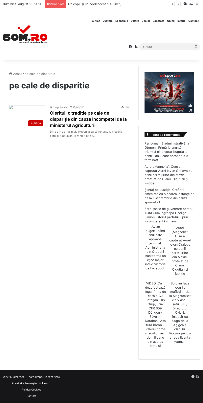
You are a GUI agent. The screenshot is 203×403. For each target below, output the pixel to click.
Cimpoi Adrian (60, 107)
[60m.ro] (25, 34)
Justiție (108, 20)
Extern (135, 20)
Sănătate (158, 20)
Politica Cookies (31, 389)
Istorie (181, 20)
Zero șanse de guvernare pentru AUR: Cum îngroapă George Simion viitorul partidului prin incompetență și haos (168, 215)
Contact (193, 20)
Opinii (171, 20)
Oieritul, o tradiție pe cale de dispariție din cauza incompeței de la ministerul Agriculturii (88, 119)
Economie (121, 20)
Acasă (17, 74)
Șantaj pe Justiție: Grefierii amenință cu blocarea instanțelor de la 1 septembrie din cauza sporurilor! (169, 196)
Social (146, 20)
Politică (95, 20)
